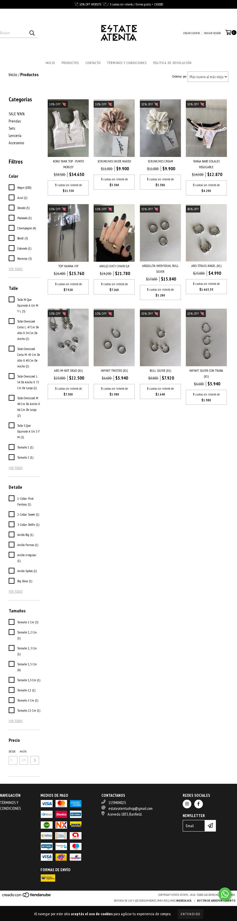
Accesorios (16, 142)
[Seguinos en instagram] (187, 804)
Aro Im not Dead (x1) (68, 370)
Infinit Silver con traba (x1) (206, 373)
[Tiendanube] (26, 896)
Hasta (23, 751)
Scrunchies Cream (160, 161)
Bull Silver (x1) (160, 370)
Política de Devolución (172, 63)
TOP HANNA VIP (68, 266)
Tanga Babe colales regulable (206, 164)
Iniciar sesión (212, 33)
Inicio (50, 63)
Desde (12, 751)
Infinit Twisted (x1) (114, 370)
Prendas (15, 121)
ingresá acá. (184, 900)
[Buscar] (32, 33)
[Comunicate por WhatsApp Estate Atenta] (225, 894)
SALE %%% (17, 113)
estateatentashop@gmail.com (130, 808)
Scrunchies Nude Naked (114, 161)
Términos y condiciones (127, 63)
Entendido (190, 914)
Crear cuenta (191, 33)
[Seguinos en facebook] (198, 804)
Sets (12, 128)
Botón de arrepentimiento (216, 900)
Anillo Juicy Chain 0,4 (114, 266)
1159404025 (117, 802)
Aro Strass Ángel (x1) (206, 265)
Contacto (93, 63)
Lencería (15, 135)
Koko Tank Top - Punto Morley (68, 164)
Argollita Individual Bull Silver (160, 268)
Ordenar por (179, 76)
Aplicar (34, 760)
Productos (70, 63)
